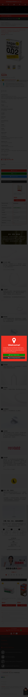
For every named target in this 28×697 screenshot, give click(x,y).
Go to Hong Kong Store (14, 357)
